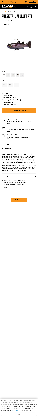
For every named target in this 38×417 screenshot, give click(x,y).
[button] (7, 21)
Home (3, 11)
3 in (16, 84)
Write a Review (20, 200)
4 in (4, 84)
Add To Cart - (19, 110)
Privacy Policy (16, 410)
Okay (19, 414)
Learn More (32, 2)
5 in (10, 84)
